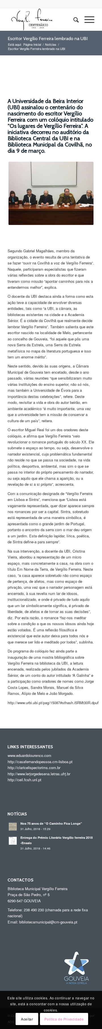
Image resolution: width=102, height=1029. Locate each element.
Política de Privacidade (64, 1019)
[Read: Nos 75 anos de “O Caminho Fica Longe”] (13, 827)
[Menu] (86, 19)
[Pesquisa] (73, 19)
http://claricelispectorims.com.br (34, 767)
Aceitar (27, 1019)
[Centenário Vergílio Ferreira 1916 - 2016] (42, 19)
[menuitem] (73, 19)
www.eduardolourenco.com (29, 755)
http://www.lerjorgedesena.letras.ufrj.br (39, 773)
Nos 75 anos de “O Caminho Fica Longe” (51, 823)
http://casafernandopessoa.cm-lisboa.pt (40, 761)
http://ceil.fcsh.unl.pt (24, 779)
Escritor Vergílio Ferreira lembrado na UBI (48, 38)
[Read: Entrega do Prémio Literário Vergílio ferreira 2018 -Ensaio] (13, 841)
